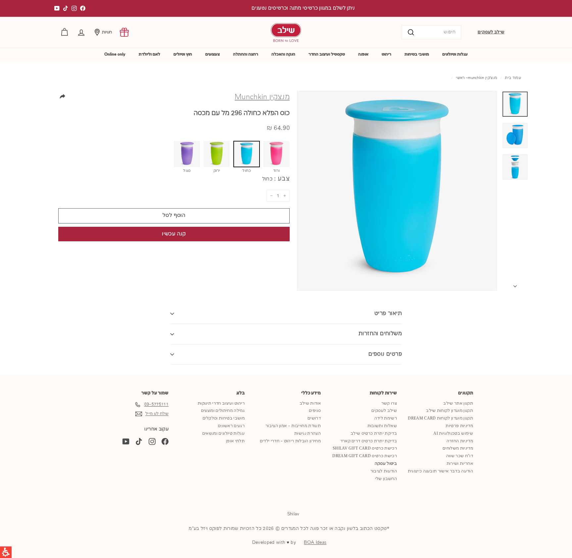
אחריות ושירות (460, 463)
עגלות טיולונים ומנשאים (223, 433)
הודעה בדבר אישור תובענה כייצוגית (440, 471)
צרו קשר (389, 403)
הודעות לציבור (383, 471)
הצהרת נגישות (307, 433)
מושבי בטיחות (417, 54)
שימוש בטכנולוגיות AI (453, 433)
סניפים (315, 411)
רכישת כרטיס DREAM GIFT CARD (364, 456)
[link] (124, 32)
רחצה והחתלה (245, 54)
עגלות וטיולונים (455, 54)
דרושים (314, 418)
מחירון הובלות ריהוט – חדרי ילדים (290, 441)
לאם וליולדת (149, 54)
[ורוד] (276, 154)
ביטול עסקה (386, 463)
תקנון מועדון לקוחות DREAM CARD (440, 418)
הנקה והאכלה (283, 54)
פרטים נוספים (385, 354)
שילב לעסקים (491, 32)
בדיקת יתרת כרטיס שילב (374, 433)
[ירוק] (217, 154)
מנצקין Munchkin (262, 97)
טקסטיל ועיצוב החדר (327, 54)
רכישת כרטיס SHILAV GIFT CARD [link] (365, 448)
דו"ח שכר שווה (459, 456)
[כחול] (246, 154)
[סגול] (187, 154)
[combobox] (431, 32)
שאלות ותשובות (382, 426)
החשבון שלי (386, 479)
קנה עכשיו (174, 234)
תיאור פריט (388, 313)
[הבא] (515, 285)
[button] (81, 32)
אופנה (363, 54)
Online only (114, 54)
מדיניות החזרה (460, 441)
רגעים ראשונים (231, 426)
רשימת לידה (385, 418)
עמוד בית (513, 78)
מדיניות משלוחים (458, 448)
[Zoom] (397, 190)
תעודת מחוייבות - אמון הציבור (293, 426)
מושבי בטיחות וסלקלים (224, 418)
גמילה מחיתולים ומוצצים (223, 411)
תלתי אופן (235, 441)
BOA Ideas (315, 542)
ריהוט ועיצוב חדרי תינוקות (221, 403)
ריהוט (386, 54)
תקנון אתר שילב (458, 403)
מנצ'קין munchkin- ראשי (476, 78)
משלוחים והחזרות (380, 334)
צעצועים (212, 54)
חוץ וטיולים (182, 54)
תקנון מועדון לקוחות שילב (449, 411)
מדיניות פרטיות (459, 426)
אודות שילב (310, 403)
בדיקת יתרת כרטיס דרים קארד (368, 441)
